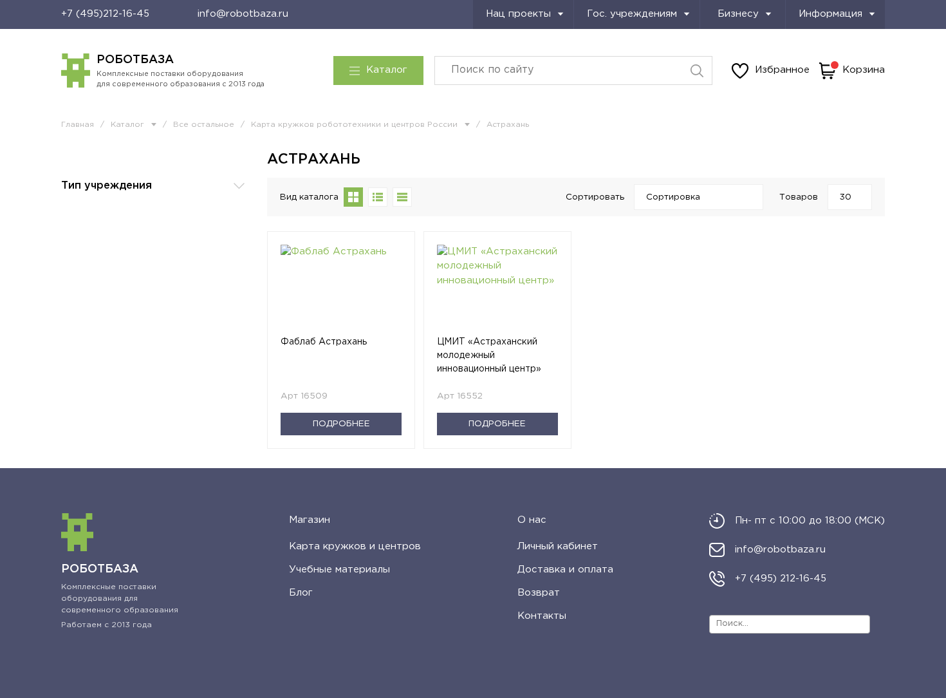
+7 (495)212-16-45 (105, 14)
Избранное (782, 70)
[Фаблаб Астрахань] (341, 290)
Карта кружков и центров (355, 546)
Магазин (309, 520)
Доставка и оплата (565, 569)
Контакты (541, 616)
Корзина (863, 70)
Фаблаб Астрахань (324, 342)
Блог (301, 593)
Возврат (538, 593)
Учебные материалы (339, 569)
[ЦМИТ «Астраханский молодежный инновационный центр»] (497, 290)
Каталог (386, 70)
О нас (531, 520)
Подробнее (341, 424)
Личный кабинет (557, 546)
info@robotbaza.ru (243, 14)
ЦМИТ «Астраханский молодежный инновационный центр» (489, 355)
